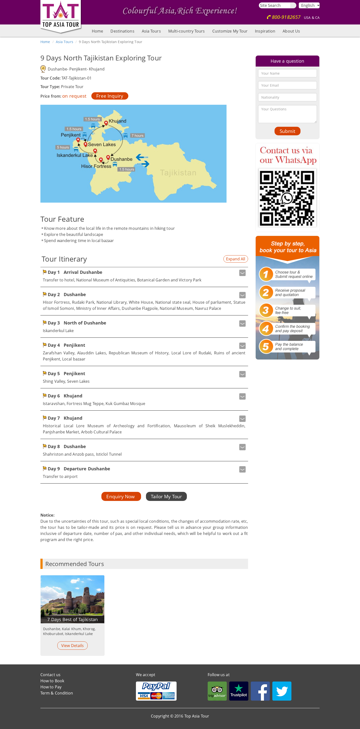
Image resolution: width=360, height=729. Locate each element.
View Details (72, 645)
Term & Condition (56, 693)
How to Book (52, 680)
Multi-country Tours (186, 31)
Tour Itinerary (64, 259)
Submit (287, 131)
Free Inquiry (109, 96)
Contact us (50, 674)
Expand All (235, 259)
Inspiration (265, 31)
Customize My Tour (230, 31)
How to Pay (50, 687)
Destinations (122, 31)
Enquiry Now (121, 496)
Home (97, 31)
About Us (291, 31)
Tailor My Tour (166, 496)
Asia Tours (151, 31)
